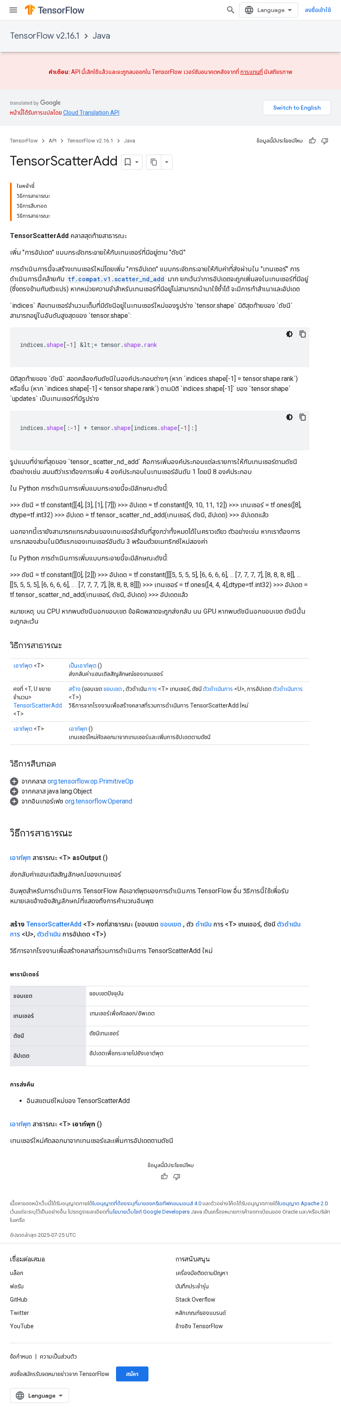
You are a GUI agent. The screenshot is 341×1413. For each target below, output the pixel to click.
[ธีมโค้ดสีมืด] (289, 334)
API (53, 141)
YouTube (22, 1326)
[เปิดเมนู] (13, 10)
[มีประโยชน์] (312, 141)
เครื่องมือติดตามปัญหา (201, 1273)
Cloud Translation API (91, 112)
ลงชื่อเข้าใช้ (318, 10)
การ (152, 689)
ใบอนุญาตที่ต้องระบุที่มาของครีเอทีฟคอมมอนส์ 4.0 (146, 1203)
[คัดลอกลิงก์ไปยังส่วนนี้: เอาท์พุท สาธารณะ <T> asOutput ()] (117, 858)
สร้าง (75, 689)
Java (101, 36)
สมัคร (132, 1374)
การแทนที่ (251, 72)
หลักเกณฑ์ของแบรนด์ (200, 1313)
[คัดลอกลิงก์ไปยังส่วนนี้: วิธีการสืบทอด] (64, 764)
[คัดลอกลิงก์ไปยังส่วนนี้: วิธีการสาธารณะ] (70, 646)
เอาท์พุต (22, 665)
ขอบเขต (113, 689)
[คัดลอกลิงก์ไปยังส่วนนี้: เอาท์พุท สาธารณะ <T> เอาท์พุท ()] (112, 1124)
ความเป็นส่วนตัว (58, 1356)
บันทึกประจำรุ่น (192, 1286)
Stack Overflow (195, 1299)
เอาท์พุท (78, 728)
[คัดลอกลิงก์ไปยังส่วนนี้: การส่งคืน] (42, 1084)
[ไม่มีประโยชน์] (325, 141)
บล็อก (16, 1273)
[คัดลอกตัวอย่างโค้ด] (302, 334)
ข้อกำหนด (21, 1356)
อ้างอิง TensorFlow (199, 1326)
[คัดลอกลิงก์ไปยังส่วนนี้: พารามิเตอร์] (47, 974)
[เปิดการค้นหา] (231, 10)
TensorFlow (24, 141)
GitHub (18, 1299)
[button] (71, 781)
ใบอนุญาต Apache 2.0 (303, 1203)
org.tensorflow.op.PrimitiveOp (90, 781)
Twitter (19, 1313)
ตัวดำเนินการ (218, 689)
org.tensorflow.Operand (98, 801)
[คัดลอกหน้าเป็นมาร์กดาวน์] (153, 162)
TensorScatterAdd (37, 705)
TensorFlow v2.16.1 (44, 36)
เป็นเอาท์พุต (82, 665)
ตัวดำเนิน (49, 934)
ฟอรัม (17, 1286)
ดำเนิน (203, 924)
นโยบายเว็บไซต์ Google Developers (149, 1212)
